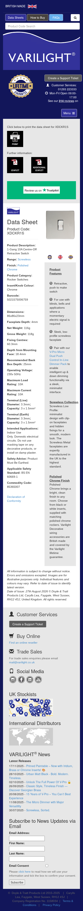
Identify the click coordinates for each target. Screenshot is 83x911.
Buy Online (28, 635)
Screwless (24, 259)
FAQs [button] (56, 17)
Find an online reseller (23, 642)
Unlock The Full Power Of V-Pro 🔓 (48, 782)
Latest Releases (20, 761)
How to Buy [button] (38, 17)
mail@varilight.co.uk (22, 662)
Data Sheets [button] (16, 17)
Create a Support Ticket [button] (63, 78)
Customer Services (37, 614)
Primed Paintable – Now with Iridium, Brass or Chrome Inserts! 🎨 (41, 768)
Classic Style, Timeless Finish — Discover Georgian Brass (38, 788)
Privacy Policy (51, 905)
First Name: (17, 843)
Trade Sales (29, 651)
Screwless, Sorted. (38, 810)
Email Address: (19, 833)
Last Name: (17, 853)
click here (25, 871)
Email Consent (19, 866)
